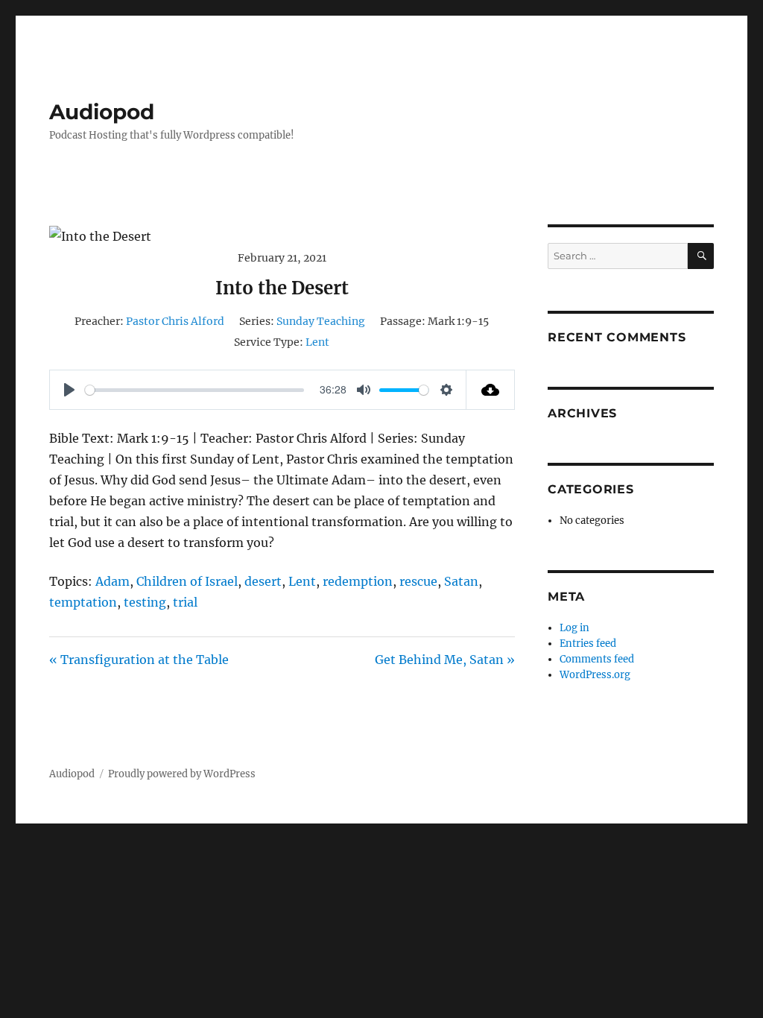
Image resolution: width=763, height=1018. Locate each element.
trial (185, 602)
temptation (83, 602)
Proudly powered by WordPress (182, 774)
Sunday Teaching (320, 321)
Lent (317, 342)
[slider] (195, 390)
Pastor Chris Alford (175, 321)
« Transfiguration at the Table (139, 659)
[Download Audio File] (490, 390)
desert (263, 581)
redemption (358, 581)
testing (145, 602)
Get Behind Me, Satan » (444, 659)
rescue (418, 581)
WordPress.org (595, 674)
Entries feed (588, 643)
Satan (461, 581)
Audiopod (101, 111)
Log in (574, 628)
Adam (112, 581)
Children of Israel (187, 581)
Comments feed (597, 659)
